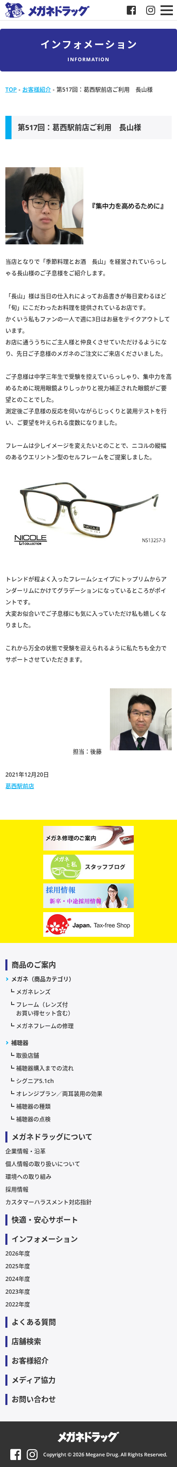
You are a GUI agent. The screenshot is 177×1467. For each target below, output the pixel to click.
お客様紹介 (30, 1361)
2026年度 (17, 1253)
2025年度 (17, 1266)
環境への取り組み (28, 1176)
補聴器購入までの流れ (45, 1068)
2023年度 (17, 1291)
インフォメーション (45, 1239)
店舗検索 (26, 1341)
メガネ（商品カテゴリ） (43, 979)
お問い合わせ (34, 1399)
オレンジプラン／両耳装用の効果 (59, 1093)
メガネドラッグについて (52, 1137)
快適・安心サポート (45, 1220)
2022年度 (17, 1304)
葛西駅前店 (19, 786)
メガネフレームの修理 (45, 1026)
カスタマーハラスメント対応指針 (48, 1202)
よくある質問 (34, 1322)
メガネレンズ (33, 992)
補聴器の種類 (33, 1106)
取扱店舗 (27, 1055)
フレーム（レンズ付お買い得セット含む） (45, 1008)
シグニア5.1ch (35, 1081)
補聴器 (19, 1042)
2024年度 (17, 1279)
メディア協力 (34, 1380)
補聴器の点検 (33, 1119)
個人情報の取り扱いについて (42, 1164)
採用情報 (16, 1189)
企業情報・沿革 (25, 1151)
